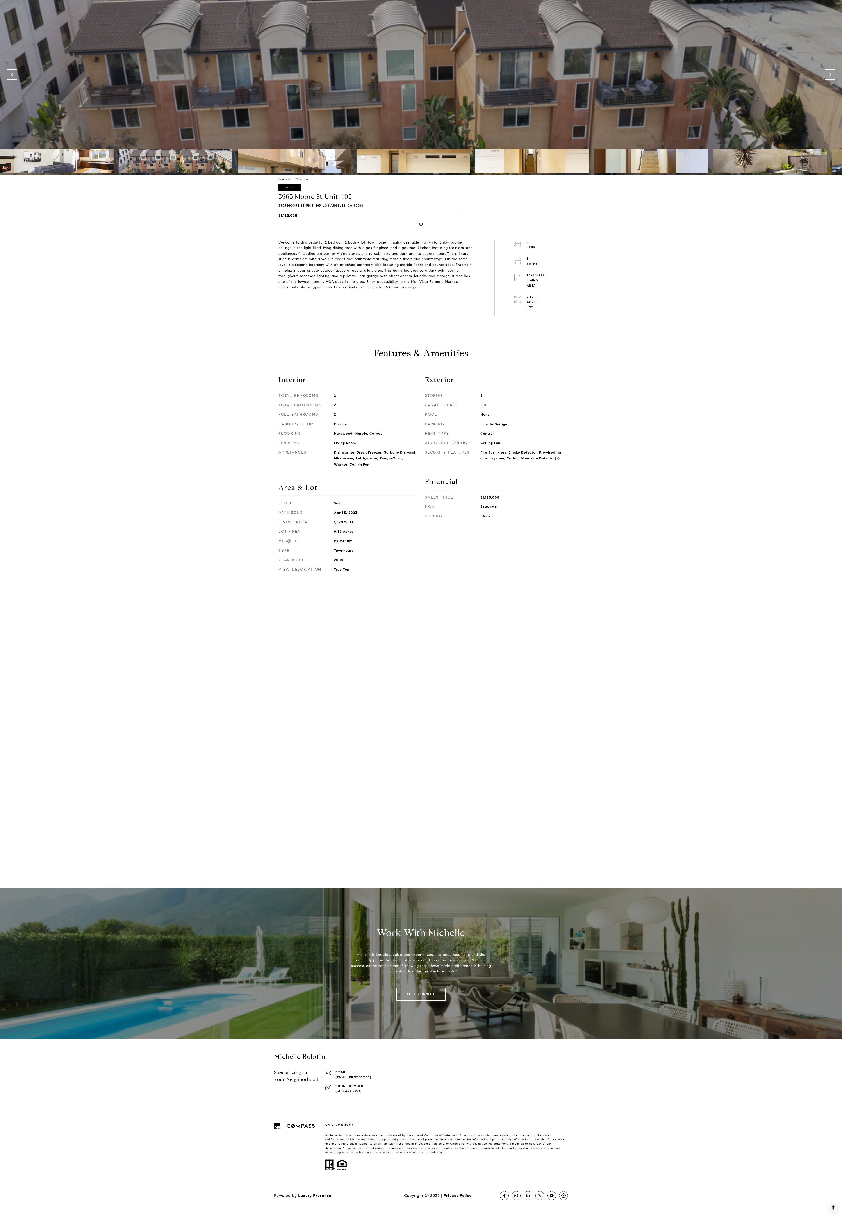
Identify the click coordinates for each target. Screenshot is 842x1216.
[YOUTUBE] (551, 1195)
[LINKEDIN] (528, 1195)
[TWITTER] (539, 1195)
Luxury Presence (314, 1195)
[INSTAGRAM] (516, 1195)
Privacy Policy (457, 1195)
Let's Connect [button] (421, 994)
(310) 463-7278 (348, 1091)
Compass (480, 1135)
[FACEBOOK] (504, 1195)
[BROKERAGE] (563, 1195)
